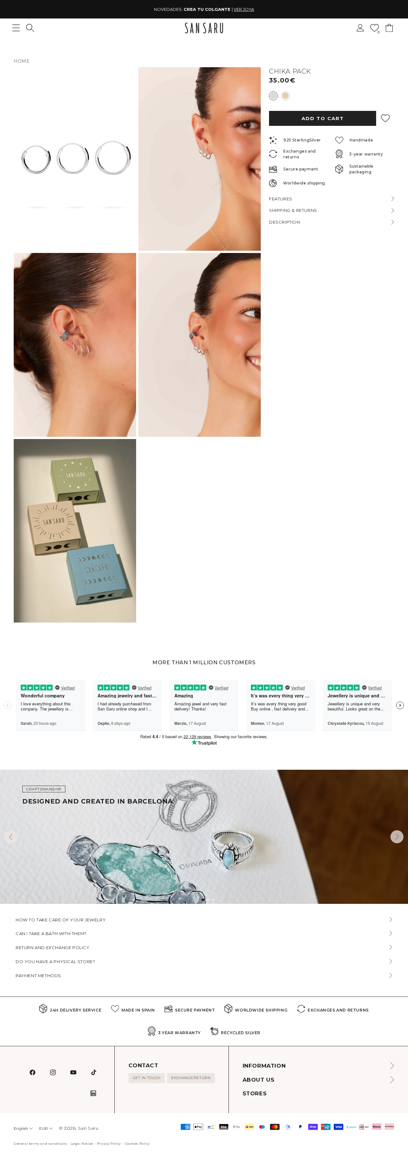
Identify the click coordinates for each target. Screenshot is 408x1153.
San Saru (88, 1128)
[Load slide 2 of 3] (207, 899)
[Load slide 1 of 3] (202, 899)
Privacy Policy (109, 1144)
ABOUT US (258, 1080)
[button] (30, 28)
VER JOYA (244, 9)
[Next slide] (397, 836)
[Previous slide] (11, 836)
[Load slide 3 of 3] (212, 899)
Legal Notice (82, 1144)
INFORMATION (264, 1066)
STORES (255, 1093)
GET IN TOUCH (147, 1078)
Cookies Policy (137, 1144)
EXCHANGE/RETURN (190, 1078)
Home (22, 61)
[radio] (273, 95)
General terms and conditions (40, 1144)
